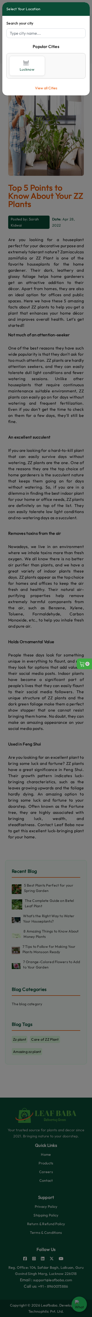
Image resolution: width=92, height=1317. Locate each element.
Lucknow (27, 69)
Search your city (19, 23)
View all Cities (46, 88)
